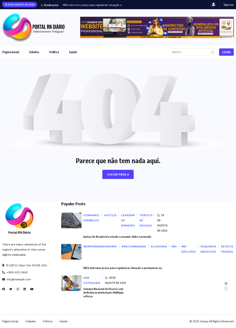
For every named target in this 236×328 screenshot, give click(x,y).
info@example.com (18, 279)
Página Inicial (10, 52)
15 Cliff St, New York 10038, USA (26, 265)
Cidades (34, 52)
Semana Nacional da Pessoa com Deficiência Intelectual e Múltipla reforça (103, 292)
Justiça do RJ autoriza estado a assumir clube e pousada (117, 236)
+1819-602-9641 (17, 272)
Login (226, 52)
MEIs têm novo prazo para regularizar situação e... (93, 5)
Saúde (73, 52)
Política (54, 52)
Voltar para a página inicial (118, 176)
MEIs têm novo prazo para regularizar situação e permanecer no (122, 268)
